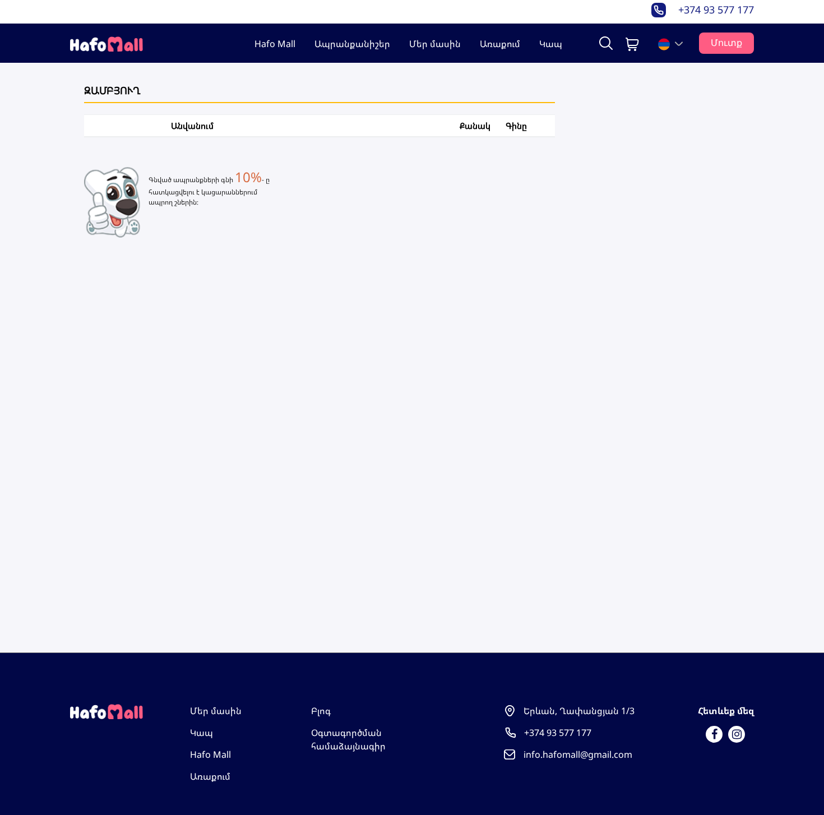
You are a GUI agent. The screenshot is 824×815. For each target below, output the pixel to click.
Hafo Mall (274, 44)
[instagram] (736, 734)
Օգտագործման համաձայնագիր (348, 739)
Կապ (550, 44)
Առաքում (500, 44)
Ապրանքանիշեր (352, 44)
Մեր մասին (435, 44)
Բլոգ (321, 711)
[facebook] (714, 734)
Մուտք (726, 43)
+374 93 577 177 (716, 9)
